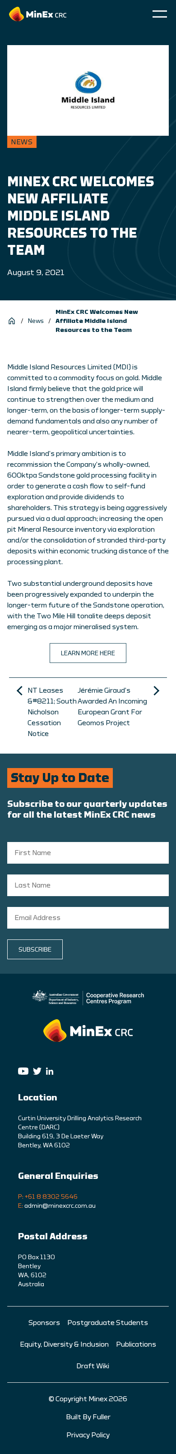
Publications (136, 1344)
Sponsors (44, 1322)
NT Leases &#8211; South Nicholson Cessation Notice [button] (52, 712)
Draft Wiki (92, 1366)
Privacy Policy (88, 1435)
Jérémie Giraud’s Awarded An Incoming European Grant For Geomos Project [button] (112, 707)
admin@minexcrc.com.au (60, 1206)
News (36, 321)
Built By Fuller (88, 1417)
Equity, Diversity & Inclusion (64, 1344)
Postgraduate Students (107, 1322)
